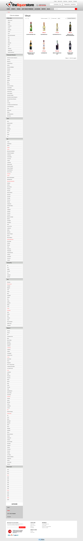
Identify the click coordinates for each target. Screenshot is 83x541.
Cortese (8, 160)
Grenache (9, 29)
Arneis (9, 24)
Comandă (75, 1)
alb (7, 265)
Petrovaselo (9, 110)
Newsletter (32, 527)
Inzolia (9, 31)
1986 (8, 482)
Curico (9, 27)
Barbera (8, 218)
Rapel (8, 379)
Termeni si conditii (45, 527)
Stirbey (8, 112)
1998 (8, 497)
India (8, 312)
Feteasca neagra (10, 166)
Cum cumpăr (44, 525)
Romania (8, 282)
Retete (44, 9)
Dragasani (9, 362)
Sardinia (8, 439)
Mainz (8, 419)
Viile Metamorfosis (10, 114)
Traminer (8, 254)
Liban (8, 319)
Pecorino (8, 190)
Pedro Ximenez (9, 192)
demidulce (9, 128)
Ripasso (8, 245)
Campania (9, 347)
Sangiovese (9, 203)
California (8, 345)
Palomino (8, 188)
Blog (48, 9)
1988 (8, 486)
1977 (9, 37)
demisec (8, 130)
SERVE (8, 76)
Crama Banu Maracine (11, 89)
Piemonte (8, 375)
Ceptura (8, 351)
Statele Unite (9, 323)
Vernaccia (8, 258)
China (9, 44)
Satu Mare (9, 443)
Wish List (31, 526)
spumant (8, 276)
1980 (8, 477)
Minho (8, 424)
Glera (8, 224)
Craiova (8, 407)
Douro (8, 360)
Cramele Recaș (9, 63)
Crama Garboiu (9, 93)
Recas (8, 432)
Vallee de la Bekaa (10, 456)
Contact (55, 1)
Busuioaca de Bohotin (10, 151)
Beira (8, 338)
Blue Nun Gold (44, 34)
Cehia (8, 306)
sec (7, 136)
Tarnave (8, 447)
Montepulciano (9, 179)
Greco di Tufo (9, 171)
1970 (8, 469)
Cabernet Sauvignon (10, 153)
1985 (8, 480)
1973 (8, 471)
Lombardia (9, 372)
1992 (8, 492)
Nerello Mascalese (11, 52)
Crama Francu (9, 91)
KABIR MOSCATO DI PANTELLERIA (31, 54)
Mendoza (8, 422)
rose (8, 273)
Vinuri (18, 9)
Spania (8, 297)
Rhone (8, 381)
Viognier (8, 260)
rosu (8, 267)
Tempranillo (9, 250)
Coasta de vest (9, 355)
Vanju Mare (9, 394)
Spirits (13, 9)
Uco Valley (9, 454)
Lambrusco (9, 228)
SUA (8, 299)
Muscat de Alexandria (11, 35)
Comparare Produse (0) (71, 18)
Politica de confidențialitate (46, 526)
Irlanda (8, 314)
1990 (8, 488)
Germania (9, 48)
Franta (8, 291)
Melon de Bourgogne (10, 177)
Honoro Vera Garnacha (70, 53)
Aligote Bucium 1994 (30, 34)
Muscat (8, 235)
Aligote (9, 22)
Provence (8, 377)
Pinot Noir (8, 196)
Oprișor (8, 72)
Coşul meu (70, 1)
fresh (8, 121)
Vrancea (8, 464)
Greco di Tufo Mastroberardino (70, 35)
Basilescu (8, 61)
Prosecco (8, 200)
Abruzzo (8, 330)
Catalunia (8, 349)
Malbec (8, 230)
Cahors (8, 404)
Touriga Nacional (10, 252)
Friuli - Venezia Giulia (10, 364)
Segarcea (8, 445)
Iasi (7, 415)
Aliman (8, 400)
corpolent (8, 125)
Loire (9, 33)
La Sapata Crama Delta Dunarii (12, 104)
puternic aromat (9, 123)
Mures (8, 426)
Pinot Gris (8, 194)
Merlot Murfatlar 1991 (57, 54)
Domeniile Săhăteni (10, 67)
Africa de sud (10, 20)
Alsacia (8, 332)
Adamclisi (8, 396)
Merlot (8, 145)
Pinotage (8, 198)
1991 (9, 39)
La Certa (8, 102)
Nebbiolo (8, 183)
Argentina (8, 302)
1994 (8, 495)
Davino (8, 65)
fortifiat (8, 269)
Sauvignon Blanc (10, 205)
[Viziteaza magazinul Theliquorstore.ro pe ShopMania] (41, 539)
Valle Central (9, 392)
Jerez (8, 417)
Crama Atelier (9, 87)
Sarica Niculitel (9, 441)
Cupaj (8, 141)
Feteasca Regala (10, 168)
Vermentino (9, 256)
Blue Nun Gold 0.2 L (57, 34)
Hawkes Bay (10, 50)
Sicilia (8, 385)
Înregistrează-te (67, 4)
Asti (7, 334)
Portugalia (9, 295)
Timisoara (8, 449)
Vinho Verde (9, 462)
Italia (8, 293)
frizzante (8, 271)
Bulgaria (8, 287)
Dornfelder (9, 220)
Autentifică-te (73, 4)
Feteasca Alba (9, 164)
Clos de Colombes (10, 85)
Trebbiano (9, 209)
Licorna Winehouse (10, 106)
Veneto (8, 460)
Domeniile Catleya (10, 95)
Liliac (8, 108)
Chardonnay (9, 143)
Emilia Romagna (10, 411)
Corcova (8, 59)
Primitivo (8, 243)
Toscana (8, 387)
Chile (8, 289)
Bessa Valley (9, 340)
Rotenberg (9, 74)
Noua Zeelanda (9, 321)
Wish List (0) (60, 1)
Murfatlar (8, 428)
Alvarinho (8, 213)
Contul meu (65, 1)
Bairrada (8, 402)
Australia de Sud (10, 336)
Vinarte (8, 78)
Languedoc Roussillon (11, 366)
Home (8, 9)
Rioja (8, 383)
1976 (8, 473)
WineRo (8, 80)
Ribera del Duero (10, 434)
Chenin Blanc (9, 156)
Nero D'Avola (9, 186)
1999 (8, 499)
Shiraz (8, 207)
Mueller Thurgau (10, 233)
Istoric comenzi (32, 525)
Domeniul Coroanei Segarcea (12, 57)
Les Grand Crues (10, 368)
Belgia (8, 304)
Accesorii (37, 9)
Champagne (9, 353)
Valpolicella (9, 458)
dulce (8, 132)
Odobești (8, 430)
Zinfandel (8, 211)
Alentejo (8, 398)
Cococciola (9, 158)
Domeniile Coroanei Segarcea (12, 97)
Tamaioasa (9, 248)
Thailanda (9, 325)
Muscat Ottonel (9, 237)
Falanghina (9, 222)
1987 (8, 484)
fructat (8, 134)
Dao (8, 46)
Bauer (8, 82)
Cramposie (9, 162)
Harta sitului (32, 532)
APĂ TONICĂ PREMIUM (27, 9)
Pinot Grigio (9, 241)
